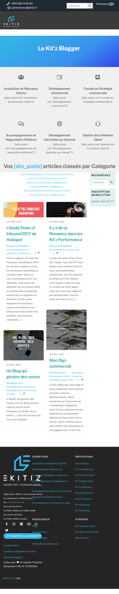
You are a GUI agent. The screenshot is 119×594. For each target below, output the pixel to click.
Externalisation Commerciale (47, 195)
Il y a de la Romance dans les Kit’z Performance (66, 233)
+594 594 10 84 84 (15, 502)
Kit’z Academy (39, 537)
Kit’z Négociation (84, 481)
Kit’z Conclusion (83, 487)
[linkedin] (21, 523)
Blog (34, 526)
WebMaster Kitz (57, 372)
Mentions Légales (13, 557)
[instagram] (14, 523)
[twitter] (7, 530)
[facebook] (7, 523)
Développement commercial (47, 187)
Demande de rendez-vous (45, 543)
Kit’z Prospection (84, 469)
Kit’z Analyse (82, 463)
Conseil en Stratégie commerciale (50, 475)
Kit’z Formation (83, 498)
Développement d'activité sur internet (47, 191)
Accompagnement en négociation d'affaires (47, 174)
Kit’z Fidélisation (84, 493)
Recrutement (82, 537)
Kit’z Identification (85, 475)
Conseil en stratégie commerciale (46, 183)
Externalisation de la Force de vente (51, 503)
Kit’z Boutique (82, 510)
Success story (39, 532)
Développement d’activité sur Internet (52, 491)
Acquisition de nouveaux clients (47, 178)
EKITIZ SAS (11, 578)
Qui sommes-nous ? (85, 526)
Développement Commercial (47, 469)
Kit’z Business (82, 504)
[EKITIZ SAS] (11, 25)
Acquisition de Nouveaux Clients (49, 463)
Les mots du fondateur (87, 532)
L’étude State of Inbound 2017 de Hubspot (21, 233)
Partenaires (102, 3)
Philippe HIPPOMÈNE (17, 246)
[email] (29, 523)
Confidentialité (11, 545)
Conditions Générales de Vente (20, 551)
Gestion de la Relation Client (47, 497)
